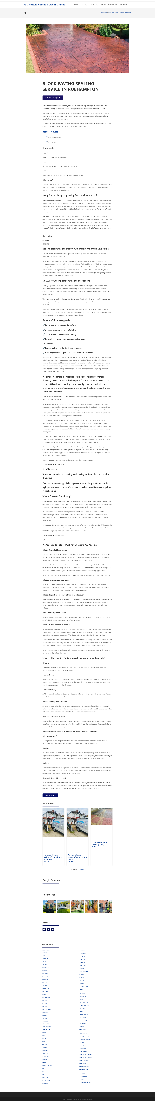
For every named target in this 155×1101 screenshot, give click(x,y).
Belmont (44, 970)
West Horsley (84, 1067)
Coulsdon (45, 1012)
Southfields (83, 1017)
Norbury (82, 968)
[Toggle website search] (131, 5)
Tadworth (82, 1030)
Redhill (81, 990)
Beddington (45, 967)
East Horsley (46, 1027)
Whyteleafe (83, 1073)
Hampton (44, 1059)
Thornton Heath (84, 1039)
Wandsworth (83, 1060)
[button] (44, 907)
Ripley (81, 999)
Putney (81, 984)
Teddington (83, 1033)
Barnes (44, 962)
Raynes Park (83, 987)
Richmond (82, 996)
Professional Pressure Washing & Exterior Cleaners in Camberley (53, 857)
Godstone (45, 1050)
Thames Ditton (84, 1036)
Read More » (47, 861)
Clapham (44, 1000)
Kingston (45, 1077)
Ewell (44, 1041)
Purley (81, 980)
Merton (81, 950)
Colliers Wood (46, 1009)
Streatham (83, 1020)
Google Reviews (51, 880)
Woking (81, 1079)
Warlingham (83, 1064)
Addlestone (46, 950)
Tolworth (82, 1042)
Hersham (44, 1062)
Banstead (45, 959)
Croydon (44, 1015)
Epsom (44, 1036)
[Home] (96, 12)
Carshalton (45, 988)
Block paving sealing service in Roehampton (119, 12)
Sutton (81, 1027)
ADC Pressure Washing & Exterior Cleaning (44, 4)
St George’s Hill (84, 1005)
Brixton (44, 982)
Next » (82, 869)
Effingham (45, 1033)
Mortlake (82, 962)
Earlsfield (45, 1024)
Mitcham (82, 956)
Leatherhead (46, 1080)
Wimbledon (83, 1076)
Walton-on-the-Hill (85, 1057)
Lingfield (45, 1083)
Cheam (44, 994)
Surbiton (82, 1024)
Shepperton (83, 1014)
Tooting (82, 1045)
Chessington (46, 997)
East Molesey (46, 1030)
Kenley (44, 1071)
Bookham (45, 979)
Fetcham (44, 1044)
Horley (44, 1068)
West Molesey (84, 1070)
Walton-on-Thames (85, 1054)
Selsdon (82, 1008)
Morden (82, 959)
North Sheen (83, 971)
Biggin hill (45, 976)
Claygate (45, 1003)
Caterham (45, 991)
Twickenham (83, 1048)
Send (81, 1011)
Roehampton (83, 1002)
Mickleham (82, 953)
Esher (44, 1038)
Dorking (44, 1018)
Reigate (82, 993)
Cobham (44, 1006)
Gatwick (44, 1047)
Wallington (83, 1051)
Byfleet (44, 985)
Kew (43, 1074)
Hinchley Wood (46, 1065)
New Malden (83, 965)
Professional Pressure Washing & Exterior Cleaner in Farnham (77, 857)
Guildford (45, 1053)
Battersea (45, 965)
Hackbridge (45, 1056)
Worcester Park (85, 1082)
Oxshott (82, 974)
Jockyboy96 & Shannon (86, 1099)
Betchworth (46, 973)
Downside (45, 1021)
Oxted (81, 977)
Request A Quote (50, 131)
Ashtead (44, 953)
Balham (44, 956)
